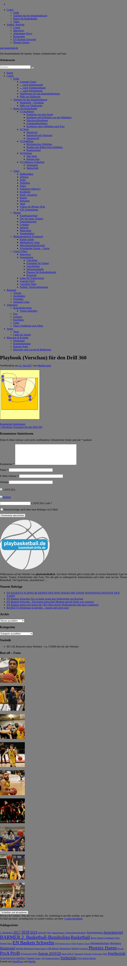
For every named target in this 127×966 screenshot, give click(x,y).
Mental (17, 212)
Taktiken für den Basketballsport (30, 15)
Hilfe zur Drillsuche (30, 96)
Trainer (38, 958)
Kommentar (7, 464)
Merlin (31, 961)
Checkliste (31, 260)
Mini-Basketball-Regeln (32, 245)
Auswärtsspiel (113, 932)
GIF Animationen (29, 209)
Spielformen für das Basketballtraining (40, 93)
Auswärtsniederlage (75, 932)
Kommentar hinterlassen (12, 424)
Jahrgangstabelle (35, 269)
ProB (15, 953)
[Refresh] (5, 497)
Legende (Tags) (28, 81)
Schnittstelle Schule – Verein (35, 248)
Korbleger (25, 191)
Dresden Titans (6, 944)
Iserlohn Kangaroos (25, 948)
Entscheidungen (28, 221)
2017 (17, 932)
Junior (10, 328)
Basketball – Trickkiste (32, 102)
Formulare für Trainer (37, 263)
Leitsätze (24, 224)
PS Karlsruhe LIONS (29, 954)
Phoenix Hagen (21, 42)
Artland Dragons (58, 933)
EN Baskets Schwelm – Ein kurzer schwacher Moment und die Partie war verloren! (50, 601)
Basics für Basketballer (25, 18)
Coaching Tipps (28, 284)
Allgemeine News (22, 33)
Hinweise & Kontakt (17, 337)
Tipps (16, 331)
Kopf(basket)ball (28, 215)
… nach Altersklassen (31, 90)
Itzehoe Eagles (40, 949)
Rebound (24, 200)
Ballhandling (26, 174)
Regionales (19, 36)
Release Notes (20, 346)
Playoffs (120, 949)
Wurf (22, 203)
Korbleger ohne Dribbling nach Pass (45, 126)
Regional (11, 290)
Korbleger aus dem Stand (39, 114)
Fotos (74, 944)
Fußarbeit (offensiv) (30, 188)
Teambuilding (27, 233)
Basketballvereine (22, 307)
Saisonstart (79, 954)
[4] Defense (26, 153)
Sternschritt (32, 168)
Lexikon (17, 316)
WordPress (17, 961)
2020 (49, 933)
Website (4, 482)
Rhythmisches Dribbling (39, 144)
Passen (23, 197)
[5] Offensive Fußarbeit (32, 162)
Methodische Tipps (30, 242)
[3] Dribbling (27, 141)
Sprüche (24, 227)
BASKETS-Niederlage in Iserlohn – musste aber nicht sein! (38, 607)
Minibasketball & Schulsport (28, 236)
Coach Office (20, 251)
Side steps (31, 156)
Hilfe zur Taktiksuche (31, 105)
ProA (5, 953)
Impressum (19, 340)
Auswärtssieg (94, 932)
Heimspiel (7, 948)
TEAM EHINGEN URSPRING (13, 958)
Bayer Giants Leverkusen (102, 938)
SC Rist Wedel (97, 954)
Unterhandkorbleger (36, 123)
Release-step (33, 159)
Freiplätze (18, 299)
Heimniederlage (100, 943)
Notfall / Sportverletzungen (34, 287)
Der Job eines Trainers (31, 218)
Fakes (23, 185)
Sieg (105, 954)
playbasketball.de (9, 48)
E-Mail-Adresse (9, 476)
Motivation (25, 230)
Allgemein (12, 304)
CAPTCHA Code (40, 503)
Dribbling (25, 182)
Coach (10, 9)
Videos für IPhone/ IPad (32, 206)
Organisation (26, 257)
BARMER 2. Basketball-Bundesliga (35, 937)
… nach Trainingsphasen (33, 87)
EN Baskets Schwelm (24, 39)
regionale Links (21, 302)
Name (4, 469)
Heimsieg (115, 943)
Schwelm (87, 954)
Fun (15, 313)
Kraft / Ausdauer (28, 194)
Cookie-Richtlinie (73, 918)
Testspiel (30, 958)
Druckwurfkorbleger (37, 120)
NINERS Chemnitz (79, 948)
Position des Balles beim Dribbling (44, 147)
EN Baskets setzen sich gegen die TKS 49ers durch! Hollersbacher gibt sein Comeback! (53, 604)
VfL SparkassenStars (50, 958)
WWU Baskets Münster (86, 958)
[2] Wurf (24, 129)
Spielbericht (116, 953)
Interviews (18, 30)
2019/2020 (42, 933)
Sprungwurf (32, 138)
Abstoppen (32, 165)
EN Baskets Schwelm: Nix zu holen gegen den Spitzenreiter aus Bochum (45, 598)
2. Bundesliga (6, 932)
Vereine (17, 293)
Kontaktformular (22, 343)
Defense (24, 177)
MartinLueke (44, 365)
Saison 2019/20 (49, 953)
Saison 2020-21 (68, 954)
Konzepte (31, 275)
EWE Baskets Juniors (63, 944)
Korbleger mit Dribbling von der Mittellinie (49, 117)
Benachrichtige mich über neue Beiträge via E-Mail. (31, 509)
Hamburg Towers (83, 944)
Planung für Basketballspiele (41, 272)
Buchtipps (18, 319)
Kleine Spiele (27, 239)
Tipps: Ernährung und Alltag (28, 325)
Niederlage (64, 948)
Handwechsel (33, 150)
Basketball (80, 937)
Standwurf (31, 132)
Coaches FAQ (27, 281)
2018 (25, 932)
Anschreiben (33, 266)
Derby (117, 938)
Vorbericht (68, 958)
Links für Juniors (22, 334)
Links (16, 322)
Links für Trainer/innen (32, 278)
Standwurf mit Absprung (39, 135)
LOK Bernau (52, 948)
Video (16, 21)
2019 (33, 932)
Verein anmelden (28, 310)
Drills (16, 12)
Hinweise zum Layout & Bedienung (32, 349)
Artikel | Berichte (15, 24)
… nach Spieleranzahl (31, 84)
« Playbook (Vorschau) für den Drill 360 (21, 427)
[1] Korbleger (27, 111)
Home (10, 72)
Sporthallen (19, 296)
